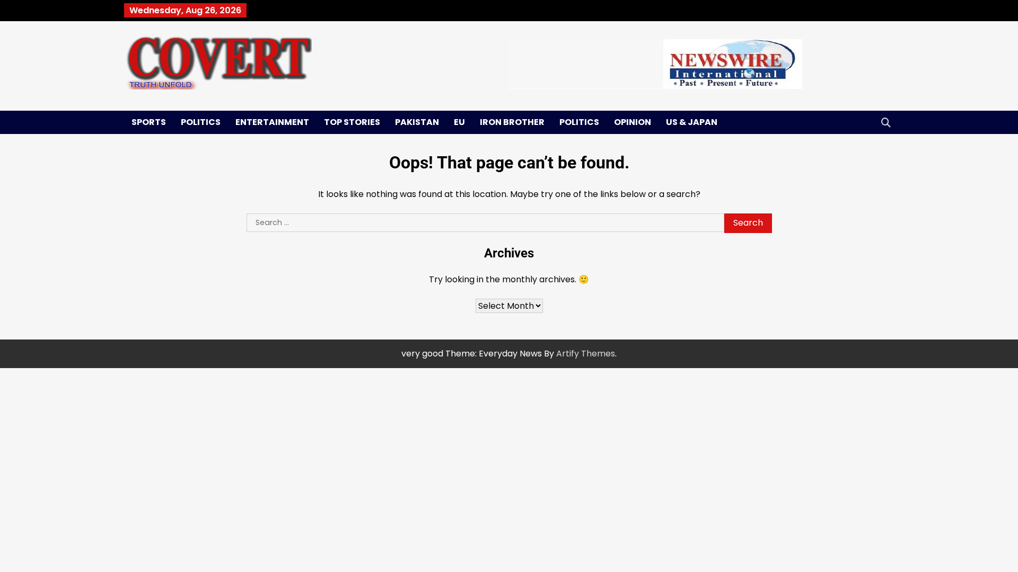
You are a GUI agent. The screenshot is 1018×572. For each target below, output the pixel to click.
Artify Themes (585, 353)
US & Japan (691, 122)
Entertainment (272, 122)
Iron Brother (512, 122)
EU (459, 122)
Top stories (352, 122)
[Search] (886, 122)
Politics (201, 122)
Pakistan (417, 122)
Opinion (632, 122)
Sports (148, 122)
